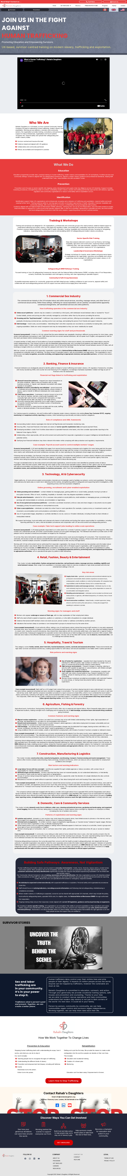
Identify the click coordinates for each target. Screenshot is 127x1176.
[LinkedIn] (63, 1105)
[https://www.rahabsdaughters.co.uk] (11, 6)
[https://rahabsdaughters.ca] (105, 10)
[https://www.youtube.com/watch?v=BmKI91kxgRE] (63, 947)
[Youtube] (70, 1105)
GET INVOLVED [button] (65, 5)
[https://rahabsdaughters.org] (122, 10)
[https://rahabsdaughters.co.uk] (113, 10)
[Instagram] (30, 1158)
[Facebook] (57, 1105)
